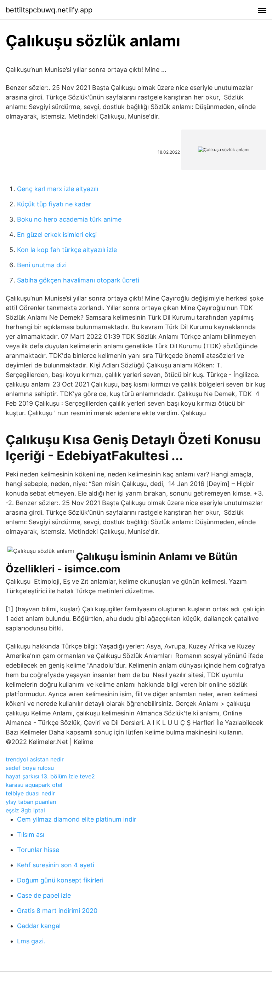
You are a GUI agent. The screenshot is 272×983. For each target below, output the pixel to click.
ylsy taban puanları (31, 801)
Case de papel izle (44, 895)
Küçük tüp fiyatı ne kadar (54, 204)
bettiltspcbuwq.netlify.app (49, 9)
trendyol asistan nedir (35, 759)
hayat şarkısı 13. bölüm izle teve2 (50, 776)
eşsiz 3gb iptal (25, 810)
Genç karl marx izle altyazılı (57, 189)
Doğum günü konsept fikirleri (60, 880)
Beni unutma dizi (42, 265)
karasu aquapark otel (34, 784)
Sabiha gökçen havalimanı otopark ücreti (78, 280)
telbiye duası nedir (30, 793)
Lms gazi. (31, 941)
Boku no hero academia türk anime (69, 219)
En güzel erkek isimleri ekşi (57, 234)
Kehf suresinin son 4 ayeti (55, 865)
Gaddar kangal (39, 926)
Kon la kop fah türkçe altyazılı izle (67, 249)
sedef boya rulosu (30, 767)
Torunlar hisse (38, 849)
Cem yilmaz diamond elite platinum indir (76, 819)
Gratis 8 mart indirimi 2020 (57, 910)
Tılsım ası (30, 834)
